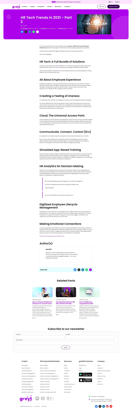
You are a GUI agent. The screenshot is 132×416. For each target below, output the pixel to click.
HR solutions (56, 67)
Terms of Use (43, 406)
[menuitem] (26, 6)
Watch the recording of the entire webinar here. (52, 236)
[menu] (47, 6)
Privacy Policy (37, 406)
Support (117, 2)
